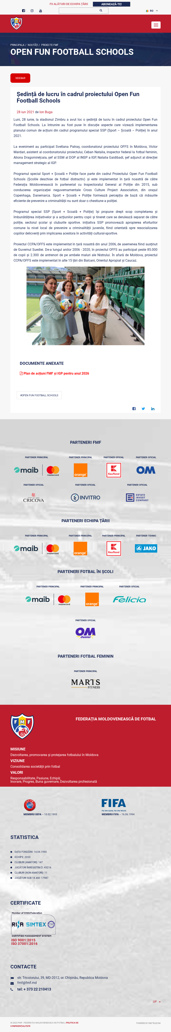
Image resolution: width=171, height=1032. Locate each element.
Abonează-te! (111, 4)
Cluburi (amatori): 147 (29, 862)
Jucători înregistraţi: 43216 (34, 867)
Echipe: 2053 (23, 857)
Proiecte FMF (49, 45)
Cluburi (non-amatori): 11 (32, 872)
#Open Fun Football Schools (39, 395)
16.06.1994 (128, 814)
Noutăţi (32, 45)
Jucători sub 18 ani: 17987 (32, 878)
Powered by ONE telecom (148, 1023)
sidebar (20, 78)
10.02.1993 (50, 814)
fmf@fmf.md (27, 983)
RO (151, 10)
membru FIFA (110, 814)
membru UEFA (32, 814)
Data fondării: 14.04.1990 (31, 851)
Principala (17, 45)
